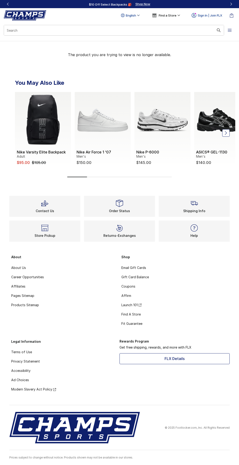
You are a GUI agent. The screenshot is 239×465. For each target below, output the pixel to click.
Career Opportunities (27, 277)
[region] (119, 4)
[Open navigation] (229, 30)
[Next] (231, 4)
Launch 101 (129, 305)
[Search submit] (219, 30)
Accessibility (21, 371)
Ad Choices (20, 380)
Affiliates (18, 286)
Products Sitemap (25, 305)
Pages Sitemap (22, 296)
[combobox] (114, 30)
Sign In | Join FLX (210, 15)
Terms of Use (21, 352)
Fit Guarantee (131, 324)
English (131, 15)
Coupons (128, 286)
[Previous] (8, 4)
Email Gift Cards (133, 268)
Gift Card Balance (135, 277)
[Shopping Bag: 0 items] (231, 15)
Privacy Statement (25, 361)
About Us (18, 268)
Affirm (126, 296)
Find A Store (131, 314)
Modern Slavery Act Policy (31, 389)
